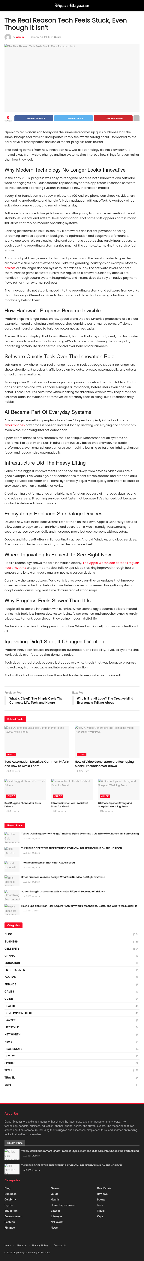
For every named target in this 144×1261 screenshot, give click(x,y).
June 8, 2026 (82, 771)
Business (11, 941)
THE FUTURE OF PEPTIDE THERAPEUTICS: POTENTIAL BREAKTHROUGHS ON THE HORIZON (71, 848)
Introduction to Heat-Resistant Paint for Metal (69, 804)
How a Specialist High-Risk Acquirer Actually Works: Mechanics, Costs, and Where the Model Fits (79, 906)
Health (9, 1006)
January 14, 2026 (40, 37)
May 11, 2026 (106, 811)
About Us (21, 1245)
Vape (7, 1084)
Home (7, 1245)
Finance (10, 984)
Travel (9, 1077)
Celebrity (11, 948)
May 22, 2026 (59, 811)
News (8, 1041)
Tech (8, 1070)
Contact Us (60, 1245)
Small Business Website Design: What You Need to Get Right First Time (63, 877)
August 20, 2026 (31, 853)
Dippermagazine (21, 1252)
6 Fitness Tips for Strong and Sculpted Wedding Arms (115, 804)
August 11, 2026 (31, 896)
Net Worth (12, 1034)
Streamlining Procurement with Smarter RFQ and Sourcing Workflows (63, 891)
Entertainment (15, 970)
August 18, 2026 (31, 867)
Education (12, 963)
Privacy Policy (40, 1245)
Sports (9, 1063)
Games (9, 991)
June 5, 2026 (12, 811)
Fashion (10, 977)
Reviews (10, 1056)
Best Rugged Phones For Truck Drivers (22, 804)
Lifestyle (11, 1027)
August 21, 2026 (31, 838)
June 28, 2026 (13, 771)
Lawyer (10, 1020)
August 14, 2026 (31, 882)
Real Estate (13, 1049)
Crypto (9, 956)
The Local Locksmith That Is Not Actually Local (48, 862)
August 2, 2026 (31, 910)
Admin (20, 37)
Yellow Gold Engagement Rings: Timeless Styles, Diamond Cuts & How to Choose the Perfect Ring (80, 833)
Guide (57, 37)
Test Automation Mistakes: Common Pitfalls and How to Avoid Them (36, 763)
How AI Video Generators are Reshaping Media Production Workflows (104, 763)
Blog (8, 934)
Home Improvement (18, 1013)
